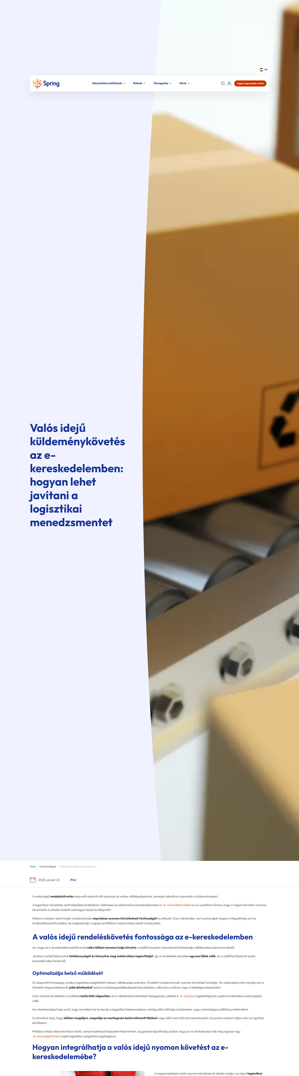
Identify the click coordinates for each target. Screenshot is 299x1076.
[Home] (46, 83)
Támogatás (160, 83)
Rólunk (137, 83)
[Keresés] (223, 83)
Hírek (182, 83)
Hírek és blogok (48, 866)
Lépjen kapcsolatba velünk (250, 83)
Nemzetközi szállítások (107, 83)
